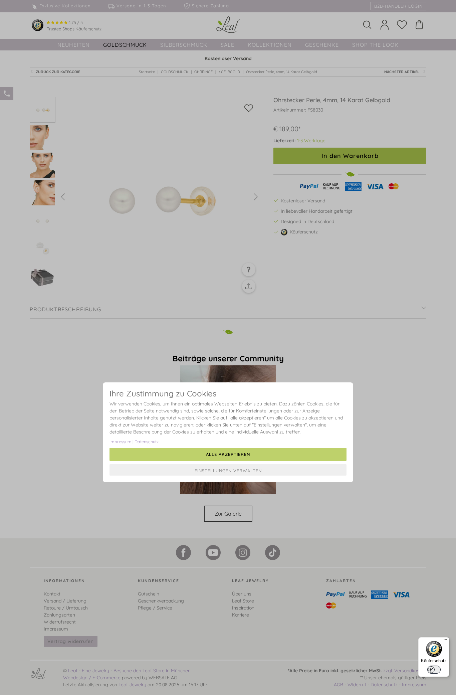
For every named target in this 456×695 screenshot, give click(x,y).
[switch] (434, 670)
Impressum (120, 441)
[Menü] (445, 641)
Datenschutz (147, 441)
